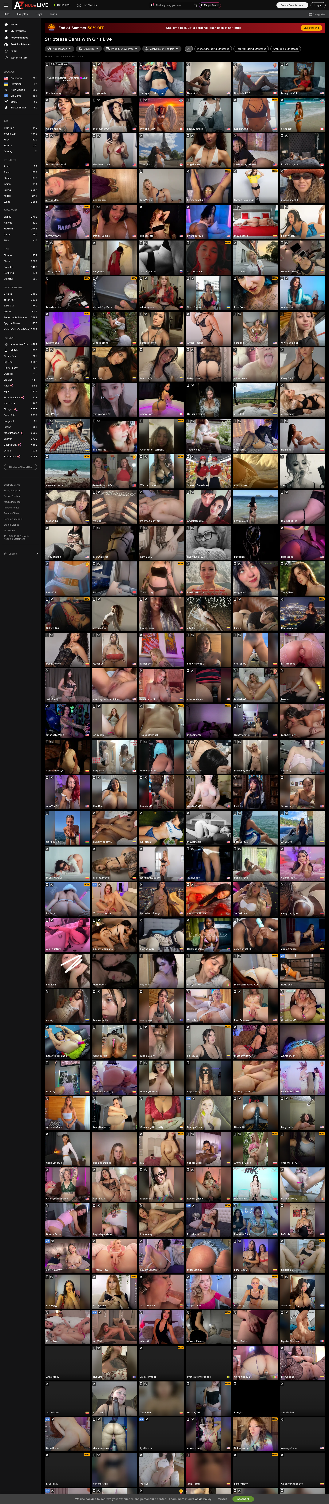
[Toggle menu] (6, 5)
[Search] (195, 5)
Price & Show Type (122, 48)
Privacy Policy (11, 507)
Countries (89, 48)
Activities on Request (162, 48)
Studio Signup (11, 525)
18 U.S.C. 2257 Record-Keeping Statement (16, 537)
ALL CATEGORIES (22, 467)
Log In (318, 5)
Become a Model (13, 519)
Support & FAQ (12, 484)
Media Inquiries (12, 502)
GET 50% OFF (311, 27)
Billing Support (12, 490)
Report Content (12, 496)
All (188, 48)
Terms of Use (11, 513)
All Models (9, 530)
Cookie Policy (202, 1499)
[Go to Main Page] (31, 5)
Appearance (60, 48)
